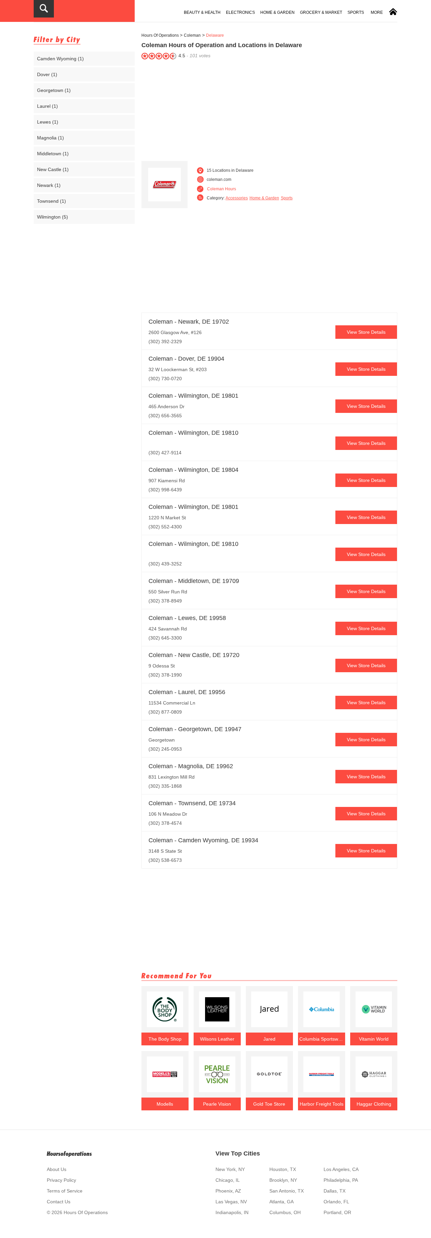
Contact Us (58, 1201)
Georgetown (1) (54, 90)
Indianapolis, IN (232, 1212)
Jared (269, 1039)
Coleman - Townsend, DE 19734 (192, 803)
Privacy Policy (61, 1180)
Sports (355, 12)
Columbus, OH (285, 1212)
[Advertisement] (269, 109)
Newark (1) (49, 185)
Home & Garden (277, 12)
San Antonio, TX (286, 1191)
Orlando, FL (336, 1201)
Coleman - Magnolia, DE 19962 (190, 766)
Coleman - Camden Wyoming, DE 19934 (203, 840)
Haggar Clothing (374, 1104)
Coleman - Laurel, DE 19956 (186, 692)
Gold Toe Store (269, 1104)
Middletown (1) (53, 153)
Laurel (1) (47, 106)
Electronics (240, 12)
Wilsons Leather (217, 1039)
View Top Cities (238, 1153)
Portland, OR (337, 1212)
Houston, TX (282, 1169)
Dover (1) (47, 74)
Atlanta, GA (281, 1201)
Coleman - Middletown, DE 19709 (193, 581)
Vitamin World (374, 1039)
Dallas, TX (334, 1191)
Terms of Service (64, 1191)
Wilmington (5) (52, 217)
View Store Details (366, 332)
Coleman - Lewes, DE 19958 (187, 618)
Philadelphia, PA (341, 1180)
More (377, 12)
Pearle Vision (217, 1104)
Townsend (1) (51, 201)
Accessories (237, 198)
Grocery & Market (321, 12)
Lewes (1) (47, 122)
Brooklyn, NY (283, 1180)
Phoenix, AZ (228, 1191)
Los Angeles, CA (341, 1169)
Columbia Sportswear (321, 1039)
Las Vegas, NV (231, 1201)
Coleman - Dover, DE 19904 (186, 358)
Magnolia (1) (50, 137)
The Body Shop (164, 1039)
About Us (56, 1169)
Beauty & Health (202, 12)
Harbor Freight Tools (321, 1104)
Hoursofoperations (69, 1153)
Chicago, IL (228, 1180)
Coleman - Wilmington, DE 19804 (193, 469)
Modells (165, 1104)
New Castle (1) (53, 169)
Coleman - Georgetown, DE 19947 (194, 729)
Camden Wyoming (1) (60, 58)
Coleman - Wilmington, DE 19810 (193, 432)
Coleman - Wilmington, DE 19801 (193, 395)
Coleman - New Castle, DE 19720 (193, 655)
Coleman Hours (221, 189)
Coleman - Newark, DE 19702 (188, 321)
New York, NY (230, 1169)
